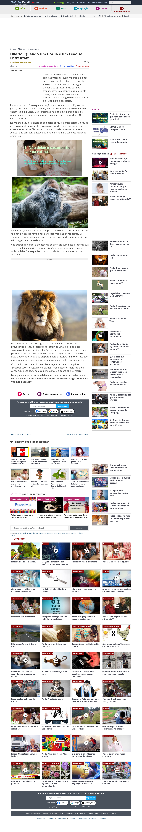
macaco (56, 533)
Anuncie (103, 818)
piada (25, 533)
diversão (19, 533)
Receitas (42, 8)
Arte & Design (52, 16)
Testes (103, 8)
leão (40, 533)
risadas (62, 533)
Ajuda (71, 2)
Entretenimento (122, 11)
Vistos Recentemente (112, 16)
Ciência (82, 16)
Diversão (23, 49)
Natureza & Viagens (33, 16)
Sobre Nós (61, 818)
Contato (82, 2)
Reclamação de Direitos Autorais (78, 434)
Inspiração (83, 8)
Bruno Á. (21, 71)
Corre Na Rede (68, 16)
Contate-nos (40, 818)
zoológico (80, 533)
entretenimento (47, 533)
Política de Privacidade (67, 415)
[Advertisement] (71, 33)
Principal (13, 49)
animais (30, 533)
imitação (68, 533)
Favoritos (127, 16)
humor (35, 533)
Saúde (22, 8)
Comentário (78, 528)
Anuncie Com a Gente (99, 2)
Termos (56, 415)
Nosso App (60, 2)
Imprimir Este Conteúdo (22, 434)
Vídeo (36, 2)
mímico (12, 535)
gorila (74, 533)
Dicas (63, 8)
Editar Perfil (96, 16)
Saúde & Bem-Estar (33, 813)
